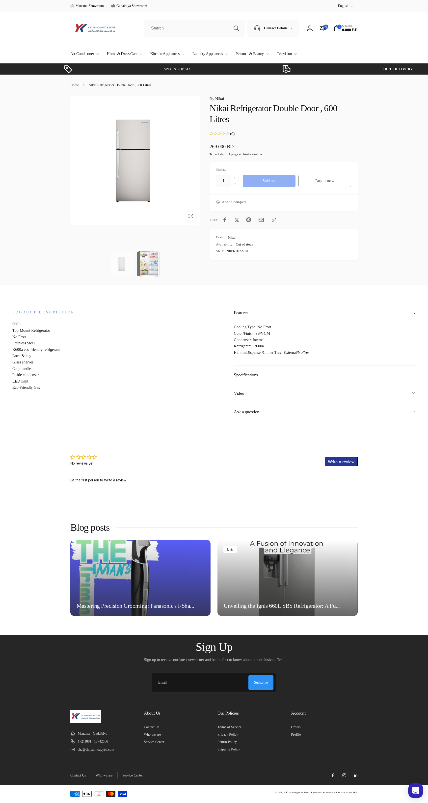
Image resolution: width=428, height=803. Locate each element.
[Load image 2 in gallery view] (148, 264)
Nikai (217, 99)
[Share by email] (261, 220)
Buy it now (325, 181)
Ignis (230, 549)
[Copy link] (273, 219)
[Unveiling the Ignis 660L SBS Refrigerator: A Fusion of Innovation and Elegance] (287, 578)
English (343, 6)
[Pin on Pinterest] (248, 219)
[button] (84, 54)
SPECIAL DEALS (156, 69)
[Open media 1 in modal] (135, 160)
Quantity (221, 169)
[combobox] (194, 28)
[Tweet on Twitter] (236, 219)
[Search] (236, 28)
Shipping (231, 154)
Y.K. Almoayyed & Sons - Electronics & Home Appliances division (318, 792)
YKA (355, 792)
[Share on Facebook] (224, 219)
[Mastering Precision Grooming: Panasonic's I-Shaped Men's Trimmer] (140, 578)
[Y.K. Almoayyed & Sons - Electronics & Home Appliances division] (85, 721)
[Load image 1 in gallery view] (121, 263)
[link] (87, 6)
